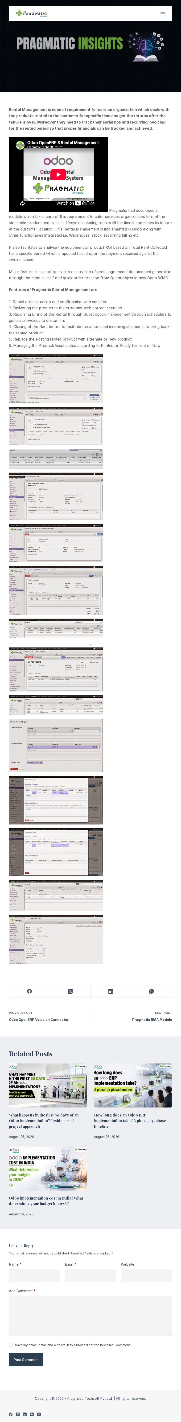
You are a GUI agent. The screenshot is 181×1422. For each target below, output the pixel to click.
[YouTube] (32, 1414)
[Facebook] (29, 991)
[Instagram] (39, 1414)
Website (127, 1264)
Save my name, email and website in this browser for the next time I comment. (73, 1345)
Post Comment (26, 1359)
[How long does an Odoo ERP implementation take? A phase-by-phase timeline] (133, 1085)
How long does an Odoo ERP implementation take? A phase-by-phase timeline (130, 1120)
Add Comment (22, 1291)
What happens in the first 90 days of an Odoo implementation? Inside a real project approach (44, 1120)
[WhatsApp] (151, 991)
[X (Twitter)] (70, 991)
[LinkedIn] (111, 991)
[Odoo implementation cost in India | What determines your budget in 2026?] (48, 1169)
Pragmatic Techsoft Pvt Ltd (90, 1398)
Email (70, 1264)
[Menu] (162, 14)
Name (15, 1264)
